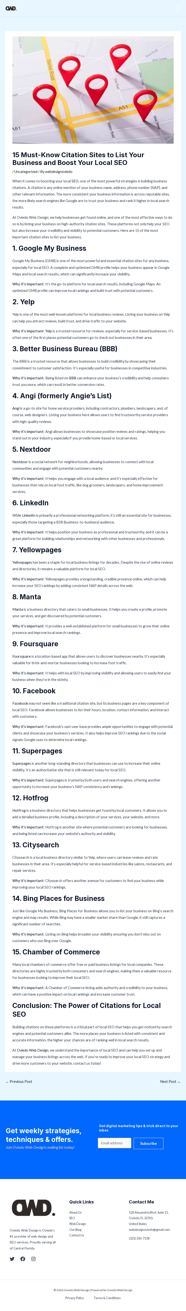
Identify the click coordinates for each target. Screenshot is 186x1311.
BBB (73, 378)
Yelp (49, 331)
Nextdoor (20, 462)
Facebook (20, 703)
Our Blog (75, 1230)
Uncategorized (26, 172)
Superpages (22, 763)
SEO (74, 181)
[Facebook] (22, 1258)
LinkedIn (29, 515)
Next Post (170, 1081)
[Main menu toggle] (177, 8)
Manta (18, 609)
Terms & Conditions (107, 1298)
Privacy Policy (74, 1298)
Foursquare (21, 656)
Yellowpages (22, 562)
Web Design (77, 1224)
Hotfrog (19, 810)
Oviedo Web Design (32, 1050)
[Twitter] (12, 1258)
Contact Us (76, 1235)
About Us (75, 1212)
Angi (16, 408)
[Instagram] (33, 1258)
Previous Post (18, 1081)
